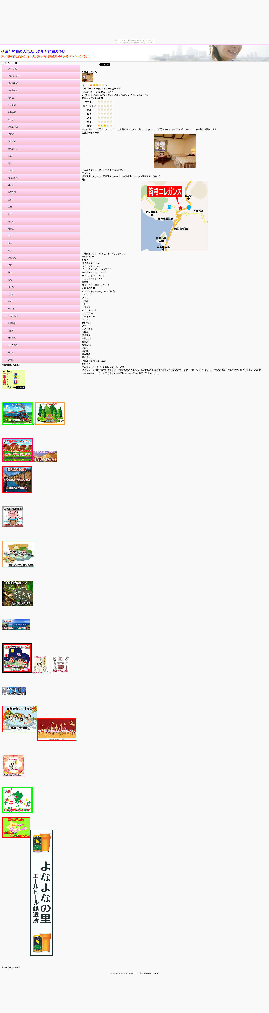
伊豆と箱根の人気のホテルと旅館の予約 (33, 51)
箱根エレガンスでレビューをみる (98, 92)
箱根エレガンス (89, 72)
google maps (88, 256)
